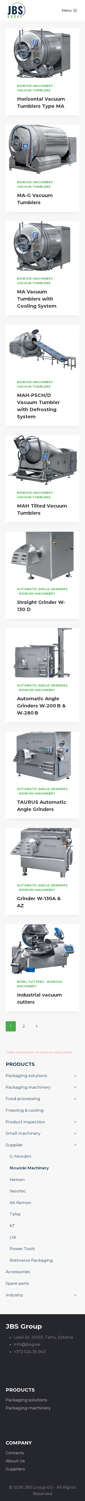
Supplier (14, 1145)
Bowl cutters (30, 981)
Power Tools (22, 1248)
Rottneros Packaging (31, 1260)
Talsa (15, 1214)
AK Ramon (20, 1202)
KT (12, 1225)
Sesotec (18, 1191)
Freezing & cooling (25, 1110)
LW (13, 1237)
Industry (14, 1295)
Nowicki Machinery (35, 86)
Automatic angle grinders (42, 589)
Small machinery (23, 1133)
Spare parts (17, 1283)
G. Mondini (20, 1156)
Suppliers (15, 1469)
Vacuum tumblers (34, 90)
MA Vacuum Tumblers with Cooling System (36, 299)
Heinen (17, 1179)
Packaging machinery (28, 1087)
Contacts (15, 1452)
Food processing (23, 1098)
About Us (15, 1461)
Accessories (18, 1271)
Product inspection (25, 1122)
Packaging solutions (26, 1075)
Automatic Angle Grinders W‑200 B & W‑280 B (41, 706)
